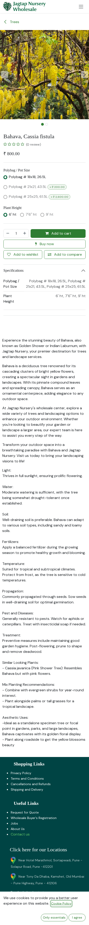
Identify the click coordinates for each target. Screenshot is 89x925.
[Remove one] (7, 233)
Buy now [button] (46, 243)
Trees (14, 21)
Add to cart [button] (60, 233)
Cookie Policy (61, 903)
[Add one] (25, 233)
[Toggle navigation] (81, 6)
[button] (4, 74)
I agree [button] (77, 917)
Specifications (13, 270)
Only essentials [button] (54, 917)
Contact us (20, 834)
